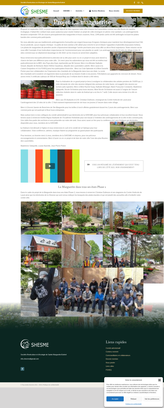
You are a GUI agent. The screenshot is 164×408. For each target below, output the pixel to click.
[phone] (142, 2)
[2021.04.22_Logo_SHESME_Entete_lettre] (34, 7)
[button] (159, 380)
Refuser (133, 399)
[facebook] (134, 2)
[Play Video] (50, 166)
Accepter (115, 399)
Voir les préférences (152, 399)
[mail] (138, 2)
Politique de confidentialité (134, 404)
